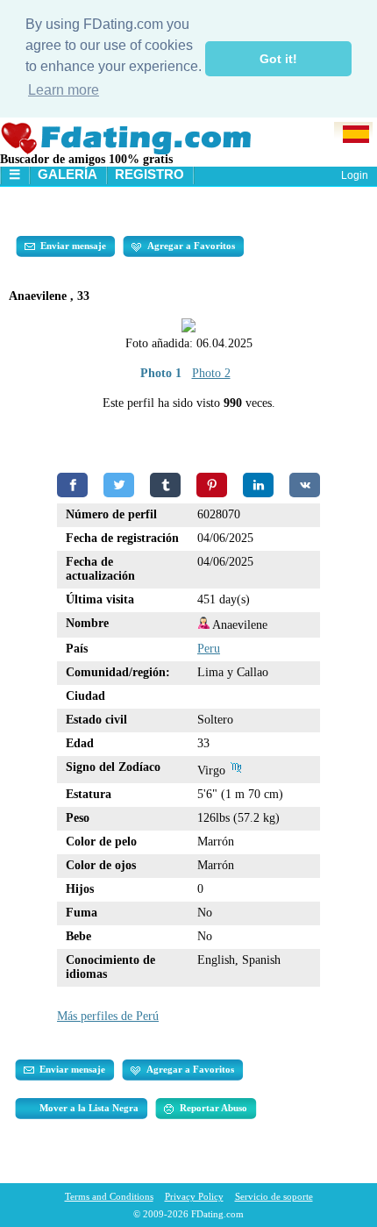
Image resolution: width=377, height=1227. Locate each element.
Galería (67, 174)
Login (354, 175)
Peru (208, 648)
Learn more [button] (63, 89)
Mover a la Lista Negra (89, 1107)
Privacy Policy (194, 1196)
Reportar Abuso (213, 1107)
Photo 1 (160, 373)
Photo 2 (211, 373)
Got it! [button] (278, 59)
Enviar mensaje (73, 245)
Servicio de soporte (274, 1196)
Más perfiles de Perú (108, 1016)
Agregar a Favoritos (191, 245)
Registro (149, 174)
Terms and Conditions (109, 1196)
